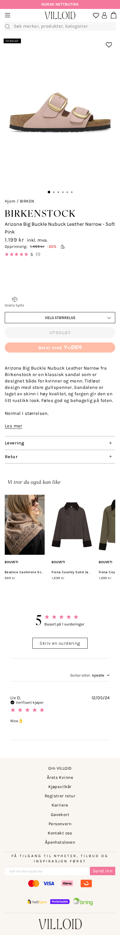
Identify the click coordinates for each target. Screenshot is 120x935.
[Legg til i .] (105, 41)
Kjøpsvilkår (60, 786)
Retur (11, 456)
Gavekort (60, 814)
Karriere (60, 805)
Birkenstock (40, 213)
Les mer (13, 426)
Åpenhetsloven (60, 842)
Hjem (10, 201)
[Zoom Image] (60, 112)
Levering (14, 443)
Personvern (60, 823)
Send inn (102, 871)
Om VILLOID (59, 768)
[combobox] (90, 675)
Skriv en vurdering (60, 643)
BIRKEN (27, 201)
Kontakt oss (60, 833)
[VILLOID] (60, 15)
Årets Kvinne (60, 777)
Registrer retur (60, 795)
